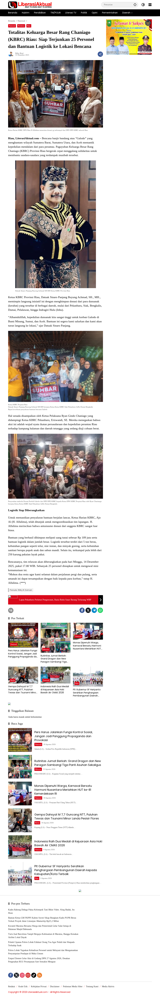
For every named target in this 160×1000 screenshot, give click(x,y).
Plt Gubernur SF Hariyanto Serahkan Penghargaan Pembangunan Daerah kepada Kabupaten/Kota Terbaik (87, 692)
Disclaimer (55, 986)
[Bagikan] (100, 54)
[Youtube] (27, 975)
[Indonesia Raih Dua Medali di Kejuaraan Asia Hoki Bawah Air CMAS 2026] (56, 675)
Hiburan (46, 649)
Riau (28, 26)
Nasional (12, 26)
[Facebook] (82, 610)
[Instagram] (22, 975)
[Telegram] (94, 610)
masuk (21, 717)
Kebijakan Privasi (39, 986)
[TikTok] (33, 975)
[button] (135, 4)
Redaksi (11, 986)
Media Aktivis (108, 986)
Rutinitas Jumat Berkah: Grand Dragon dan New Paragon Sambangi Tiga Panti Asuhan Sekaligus (54, 658)
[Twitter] (88, 610)
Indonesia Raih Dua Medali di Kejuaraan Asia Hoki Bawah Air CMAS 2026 (55, 689)
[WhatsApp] (100, 610)
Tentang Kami (92, 986)
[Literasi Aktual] (30, 4)
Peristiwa (21, 26)
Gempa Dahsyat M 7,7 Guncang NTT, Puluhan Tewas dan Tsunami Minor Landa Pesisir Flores (22, 689)
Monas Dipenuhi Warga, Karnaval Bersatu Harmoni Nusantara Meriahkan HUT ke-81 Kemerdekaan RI (87, 645)
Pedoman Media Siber (72, 986)
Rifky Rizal (19, 53)
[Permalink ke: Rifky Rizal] (11, 54)
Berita (12, 680)
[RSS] (39, 975)
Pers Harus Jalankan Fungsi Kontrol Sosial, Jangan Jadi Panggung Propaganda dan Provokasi (23, 653)
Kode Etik (23, 986)
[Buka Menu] (150, 5)
